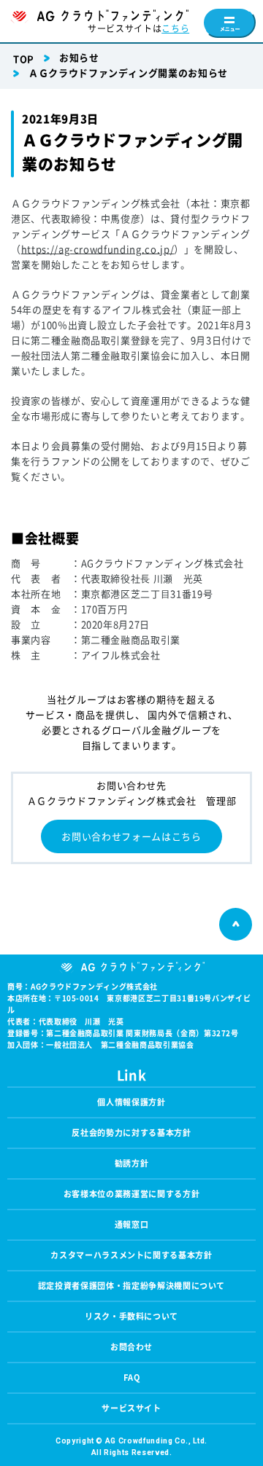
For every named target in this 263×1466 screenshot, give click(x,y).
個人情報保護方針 (131, 1102)
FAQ (131, 1377)
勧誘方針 (132, 1163)
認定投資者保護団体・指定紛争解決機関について (131, 1286)
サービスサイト (131, 1408)
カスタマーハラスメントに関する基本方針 (131, 1255)
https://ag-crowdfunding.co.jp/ (98, 249)
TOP (23, 59)
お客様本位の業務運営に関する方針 (131, 1194)
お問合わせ (131, 1347)
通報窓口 (132, 1224)
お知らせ (79, 58)
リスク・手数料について (131, 1316)
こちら (175, 28)
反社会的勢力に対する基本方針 (131, 1133)
